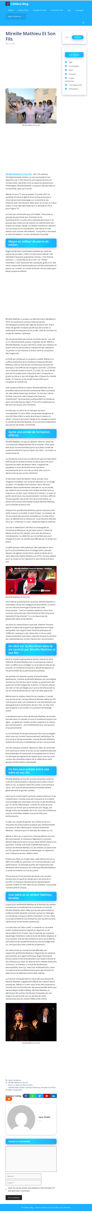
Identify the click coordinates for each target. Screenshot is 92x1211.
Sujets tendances (14, 16)
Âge (69, 10)
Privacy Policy (23, 10)
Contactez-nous (57, 10)
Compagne (79, 10)
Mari (71, 70)
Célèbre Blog (19, 4)
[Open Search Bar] (83, 22)
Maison (10, 10)
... (40, 1119)
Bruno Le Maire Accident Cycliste (20, 1085)
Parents (72, 74)
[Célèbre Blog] (8, 4)
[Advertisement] (31, 66)
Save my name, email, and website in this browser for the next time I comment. (31, 1189)
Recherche (77, 37)
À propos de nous (40, 10)
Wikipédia (73, 89)
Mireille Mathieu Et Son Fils (19, 174)
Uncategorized (75, 85)
